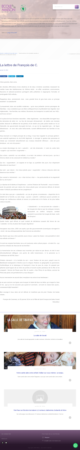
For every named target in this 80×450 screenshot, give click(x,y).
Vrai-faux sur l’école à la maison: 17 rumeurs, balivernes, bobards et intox (40, 410)
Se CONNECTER (6, 434)
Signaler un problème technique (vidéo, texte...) (9, 53)
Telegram (47, 437)
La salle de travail (40, 335)
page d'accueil (12, 33)
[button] (75, 445)
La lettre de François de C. (19, 65)
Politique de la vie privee (51, 434)
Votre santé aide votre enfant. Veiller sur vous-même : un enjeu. (40, 373)
